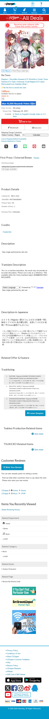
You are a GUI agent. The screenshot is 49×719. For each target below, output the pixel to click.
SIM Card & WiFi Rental (16, 674)
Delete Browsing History (11, 510)
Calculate (36, 135)
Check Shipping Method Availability (13, 139)
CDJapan (5, 491)
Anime (15, 491)
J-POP (23, 494)
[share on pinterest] (34, 145)
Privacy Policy (12, 650)
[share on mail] (43, 145)
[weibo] (27, 688)
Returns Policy (12, 666)
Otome (23, 491)
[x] (8, 688)
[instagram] (20, 688)
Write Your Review (13, 467)
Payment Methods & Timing (11, 141)
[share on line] (25, 145)
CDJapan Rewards (14, 668)
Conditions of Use (13, 653)
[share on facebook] (15, 145)
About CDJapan (13, 657)
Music (15, 494)
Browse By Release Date (11, 582)
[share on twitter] (6, 145)
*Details (36, 158)
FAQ (8, 663)
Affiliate (10, 671)
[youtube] (8, 694)
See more (38, 434)
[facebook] (14, 688)
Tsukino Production (9, 569)
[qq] (34, 688)
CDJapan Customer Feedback (18, 660)
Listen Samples (36, 413)
